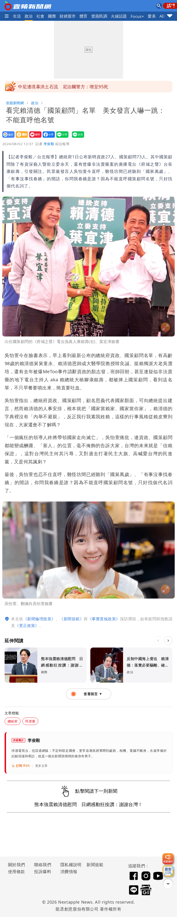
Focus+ (137, 16)
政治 (29, 16)
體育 (84, 16)
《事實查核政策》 (104, 618)
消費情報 (68, 871)
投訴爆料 (42, 871)
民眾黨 (30, 721)
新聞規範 (94, 864)
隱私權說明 (69, 864)
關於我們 (16, 864)
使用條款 (16, 871)
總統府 (13, 721)
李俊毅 (49, 143)
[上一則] (158, 640)
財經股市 (68, 16)
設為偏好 (7, 137)
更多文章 (41, 765)
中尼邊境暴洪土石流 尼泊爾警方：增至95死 (63, 87)
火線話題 (119, 16)
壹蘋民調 (99, 16)
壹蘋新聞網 (15, 103)
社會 (40, 16)
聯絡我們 (42, 864)
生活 (17, 16)
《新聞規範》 (71, 618)
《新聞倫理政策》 (39, 618)
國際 (52, 16)
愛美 (152, 16)
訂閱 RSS (23, 765)
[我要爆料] (168, 858)
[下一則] (168, 640)
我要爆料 (34, 137)
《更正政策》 (27, 625)
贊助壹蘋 (20, 137)
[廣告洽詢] (168, 871)
